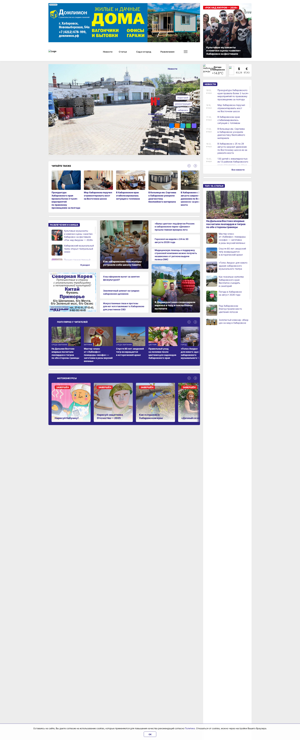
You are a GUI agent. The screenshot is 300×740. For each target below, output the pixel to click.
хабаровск (183, 110)
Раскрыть (155, 148)
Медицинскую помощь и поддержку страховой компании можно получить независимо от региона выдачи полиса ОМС (176, 255)
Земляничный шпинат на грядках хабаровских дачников (121, 292)
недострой (182, 97)
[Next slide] (195, 165)
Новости (172, 68)
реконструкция (182, 104)
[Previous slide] (189, 165)
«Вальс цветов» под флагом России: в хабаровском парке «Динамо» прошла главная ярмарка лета (175, 226)
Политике (190, 728)
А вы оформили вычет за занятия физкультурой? (121, 278)
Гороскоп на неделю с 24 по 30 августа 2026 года (171, 240)
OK (150, 734)
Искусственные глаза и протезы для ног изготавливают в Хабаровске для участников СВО (123, 306)
